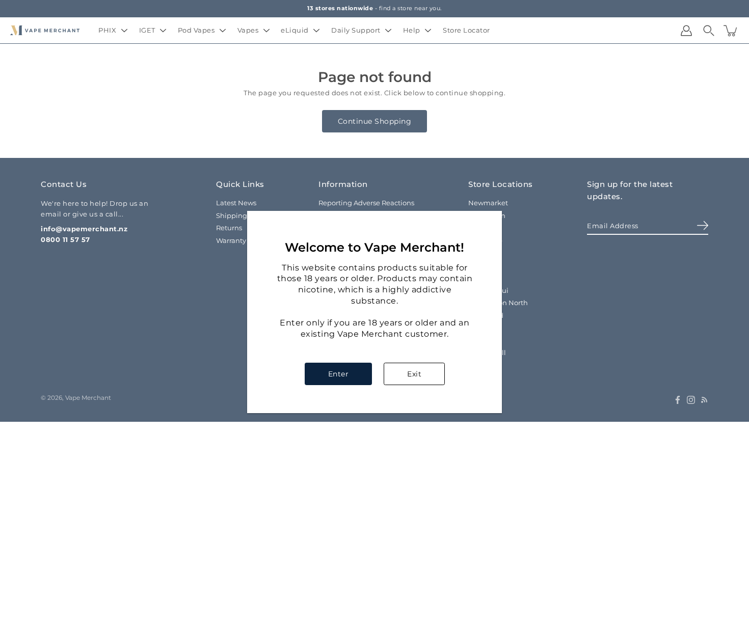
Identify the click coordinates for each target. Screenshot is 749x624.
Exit (414, 373)
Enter (338, 373)
